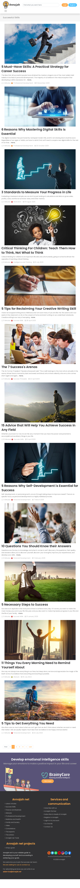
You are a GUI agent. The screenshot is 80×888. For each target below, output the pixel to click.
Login (65, 5)
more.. (29, 80)
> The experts (9, 832)
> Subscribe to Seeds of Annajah (55, 814)
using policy (67, 856)
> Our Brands (47, 823)
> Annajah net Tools (11, 838)
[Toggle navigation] (5, 11)
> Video (7, 825)
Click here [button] (47, 781)
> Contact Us (48, 827)
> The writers (9, 835)
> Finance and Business (12, 810)
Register (73, 5)
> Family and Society (12, 822)
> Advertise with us (50, 808)
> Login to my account (51, 820)
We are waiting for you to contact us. (16, 865)
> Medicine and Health (12, 819)
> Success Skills (10, 807)
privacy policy (58, 856)
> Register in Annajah (50, 817)
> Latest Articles (10, 804)
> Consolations (9, 828)
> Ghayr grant (9, 848)
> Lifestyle (8, 813)
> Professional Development (14, 816)
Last (30, 747)
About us (50, 856)
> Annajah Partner (49, 811)
